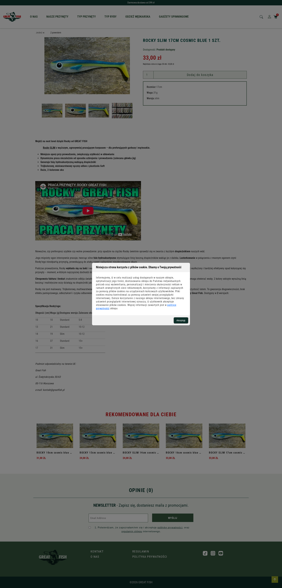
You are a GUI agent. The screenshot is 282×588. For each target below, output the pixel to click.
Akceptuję (180, 320)
